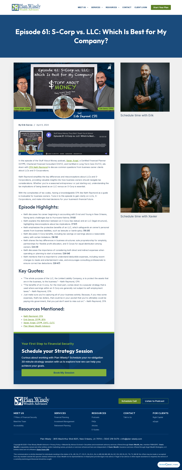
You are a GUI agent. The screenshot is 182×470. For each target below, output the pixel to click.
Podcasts (95, 417)
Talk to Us (127, 417)
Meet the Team (20, 421)
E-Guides (95, 430)
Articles (95, 425)
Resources (111, 7)
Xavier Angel (72, 160)
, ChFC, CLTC (48, 322)
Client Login (140, 7)
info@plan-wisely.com (131, 439)
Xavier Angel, (30, 322)
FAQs (94, 421)
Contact (126, 7)
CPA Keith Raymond (38, 167)
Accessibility (19, 425)
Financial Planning (61, 417)
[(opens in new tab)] (168, 464)
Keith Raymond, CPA (33, 316)
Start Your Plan (160, 7)
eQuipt (155, 421)
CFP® (39, 322)
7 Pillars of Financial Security (25, 417)
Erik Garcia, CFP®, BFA (35, 319)
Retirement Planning (62, 425)
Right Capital (158, 417)
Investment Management (64, 421)
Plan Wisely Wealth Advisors (37, 326)
